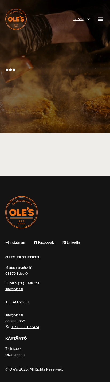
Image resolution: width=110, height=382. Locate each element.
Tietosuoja (13, 348)
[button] (100, 19)
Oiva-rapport (15, 354)
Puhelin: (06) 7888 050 (22, 283)
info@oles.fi (14, 288)
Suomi (78, 19)
